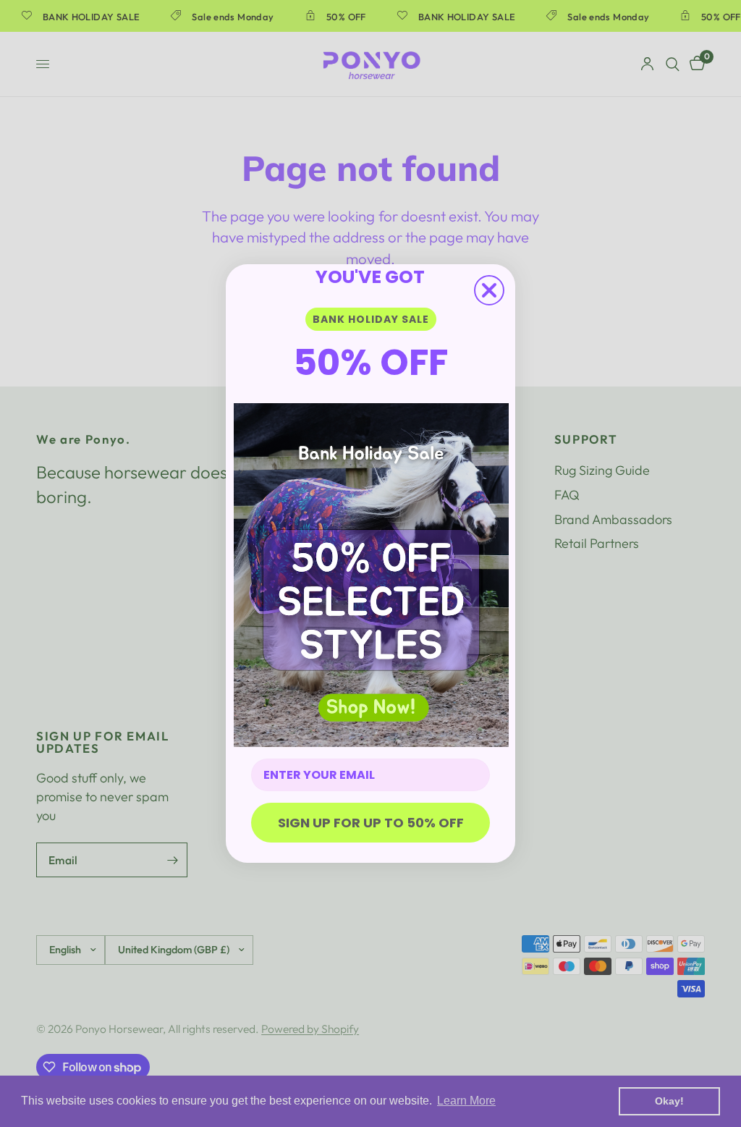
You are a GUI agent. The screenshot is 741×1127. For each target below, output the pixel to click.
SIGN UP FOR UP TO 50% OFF (371, 823)
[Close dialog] (489, 290)
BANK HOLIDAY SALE (371, 319)
